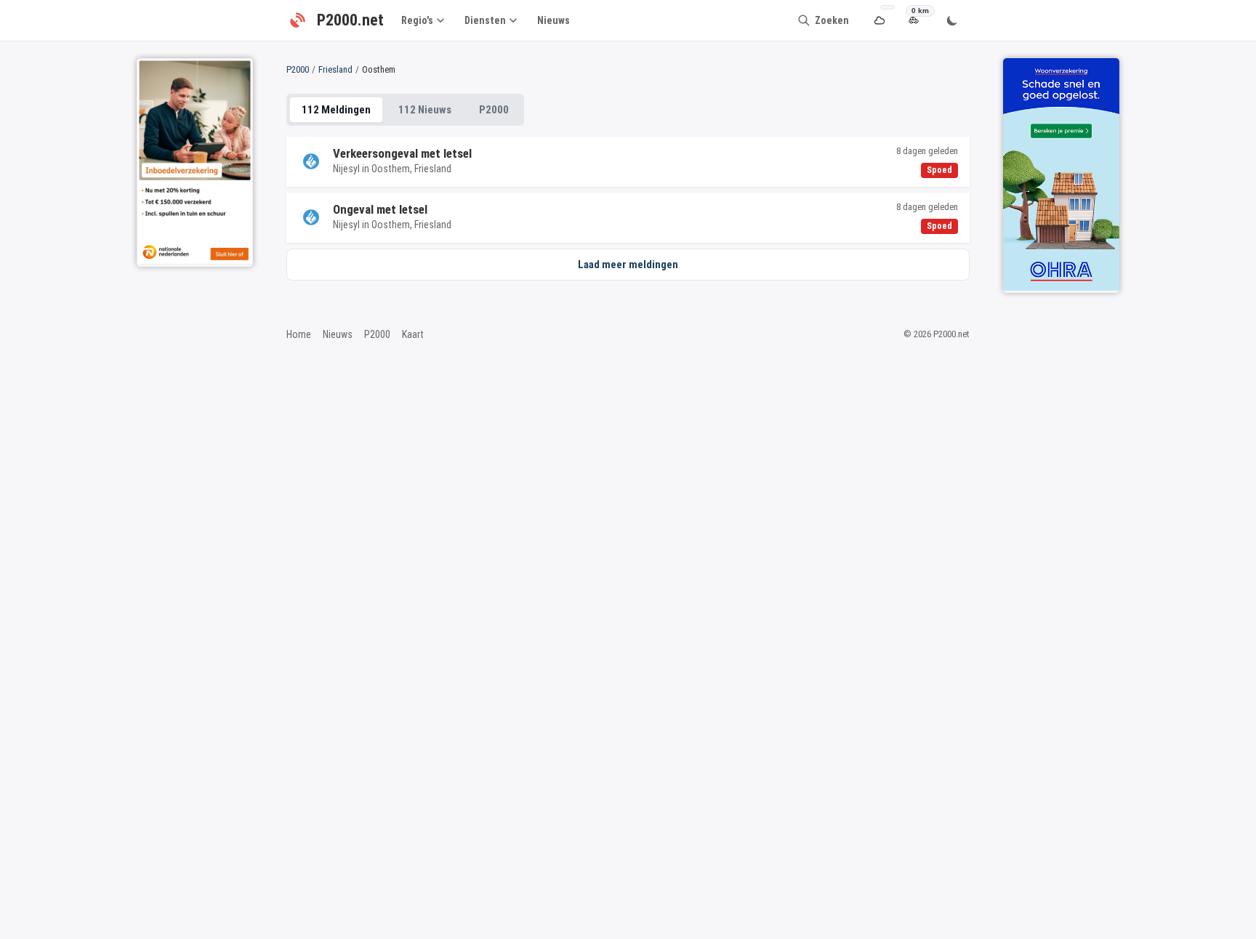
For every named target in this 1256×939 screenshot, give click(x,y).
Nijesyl (346, 168)
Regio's (417, 20)
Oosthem (390, 168)
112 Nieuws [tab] (424, 109)
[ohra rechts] (1061, 174)
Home (298, 334)
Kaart (413, 334)
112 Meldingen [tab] (336, 109)
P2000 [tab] (494, 109)
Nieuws (553, 20)
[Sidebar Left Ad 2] (195, 161)
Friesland (335, 69)
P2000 (297, 69)
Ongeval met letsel (380, 209)
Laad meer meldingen (628, 264)
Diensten (485, 20)
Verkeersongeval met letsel (402, 153)
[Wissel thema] (952, 20)
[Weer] (879, 20)
